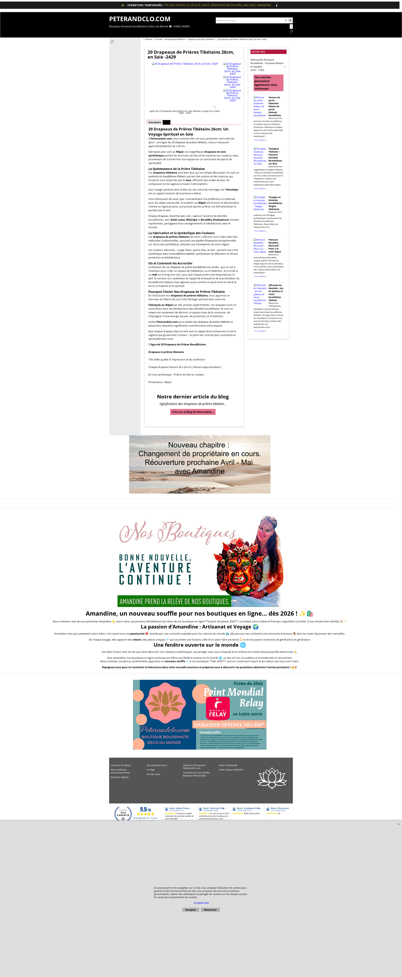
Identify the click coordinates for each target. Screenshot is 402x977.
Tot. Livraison (259, 140)
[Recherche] (290, 20)
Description (155, 122)
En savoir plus (201, 902)
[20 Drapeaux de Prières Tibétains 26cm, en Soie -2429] (185, 86)
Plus (166, 122)
